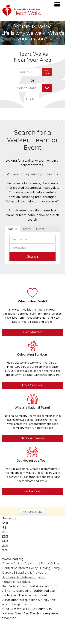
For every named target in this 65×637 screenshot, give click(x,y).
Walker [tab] (12, 229)
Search (32, 256)
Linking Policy (50, 568)
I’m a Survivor (32, 385)
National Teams (32, 438)
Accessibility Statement (19, 577)
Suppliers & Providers (31, 572)
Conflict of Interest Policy (20, 568)
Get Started (32, 332)
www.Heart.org (12, 559)
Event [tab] (40, 229)
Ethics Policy (50, 563)
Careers (7, 572)
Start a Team (33, 491)
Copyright (31, 563)
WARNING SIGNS (32, 511)
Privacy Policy (12, 563)
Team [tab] (27, 229)
